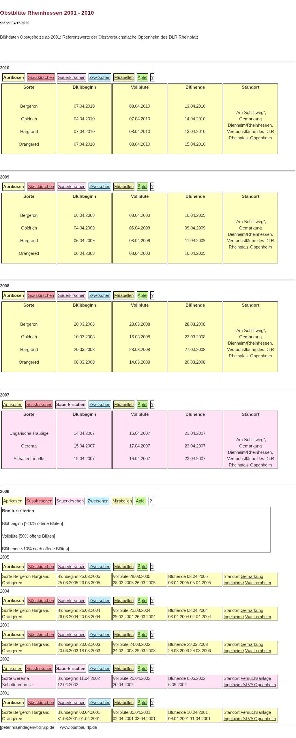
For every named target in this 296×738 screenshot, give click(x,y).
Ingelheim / (234, 582)
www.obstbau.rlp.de (78, 727)
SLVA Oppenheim (259, 684)
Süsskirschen (41, 77)
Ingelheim (233, 684)
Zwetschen (99, 77)
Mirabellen (124, 77)
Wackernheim (258, 582)
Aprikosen (12, 404)
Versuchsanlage (256, 678)
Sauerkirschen (71, 77)
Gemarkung (252, 576)
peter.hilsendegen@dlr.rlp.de (27, 727)
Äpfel (142, 77)
